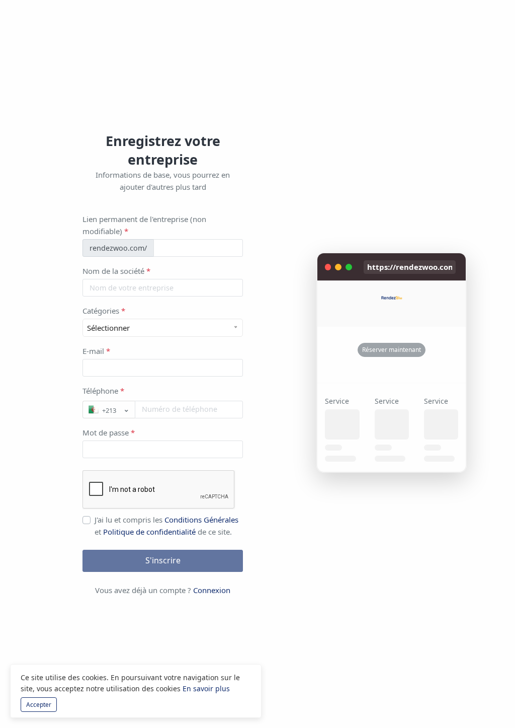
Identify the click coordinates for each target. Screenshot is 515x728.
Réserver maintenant (391, 349)
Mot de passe (108, 432)
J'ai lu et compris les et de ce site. (166, 526)
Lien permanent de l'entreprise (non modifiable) (144, 225)
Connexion (211, 590)
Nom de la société (116, 271)
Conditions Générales (201, 520)
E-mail (96, 351)
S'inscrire (163, 560)
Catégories (103, 311)
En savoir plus (206, 688)
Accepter (38, 704)
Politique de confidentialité (150, 532)
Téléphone (103, 391)
